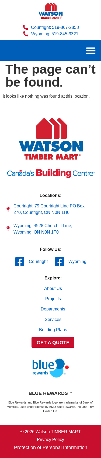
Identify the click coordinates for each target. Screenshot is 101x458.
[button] (90, 50)
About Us (53, 288)
